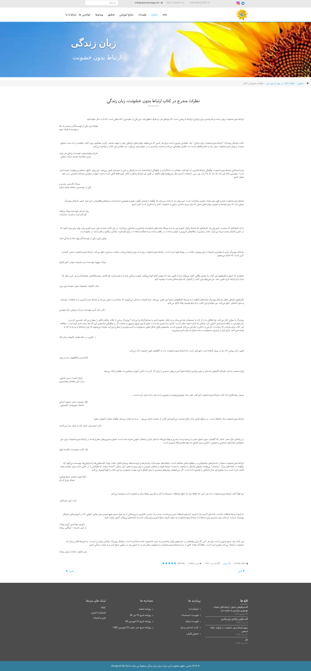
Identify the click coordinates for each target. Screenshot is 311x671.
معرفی (154, 14)
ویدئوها (99, 14)
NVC (103, 608)
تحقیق (111, 14)
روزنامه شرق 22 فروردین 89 (138, 621)
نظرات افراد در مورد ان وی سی (280, 83)
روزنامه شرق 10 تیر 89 (140, 615)
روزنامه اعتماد (145, 609)
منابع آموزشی (126, 14)
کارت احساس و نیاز (189, 627)
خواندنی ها (85, 14)
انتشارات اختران (98, 613)
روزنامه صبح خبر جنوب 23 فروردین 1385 (132, 627)
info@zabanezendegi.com (147, 3)
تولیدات (142, 14)
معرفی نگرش (192, 634)
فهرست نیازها (192, 621)
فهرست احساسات (189, 615)
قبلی (240, 571)
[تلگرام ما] (243, 3)
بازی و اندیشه (99, 618)
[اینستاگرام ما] (238, 3)
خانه (165, 14)
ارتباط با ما (71, 14)
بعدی (71, 571)
